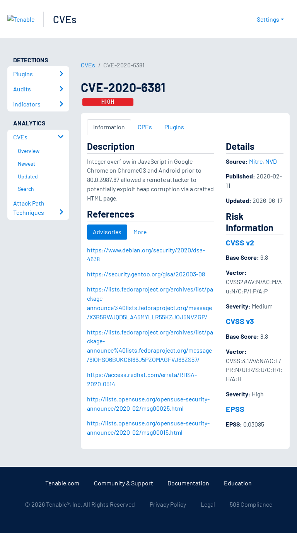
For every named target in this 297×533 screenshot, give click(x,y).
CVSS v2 (240, 242)
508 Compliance (251, 504)
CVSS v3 (240, 321)
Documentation (188, 483)
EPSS (235, 408)
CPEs (145, 126)
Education (238, 483)
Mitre (256, 161)
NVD (271, 161)
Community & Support (123, 483)
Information (109, 126)
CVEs (65, 19)
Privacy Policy (168, 504)
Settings (268, 19)
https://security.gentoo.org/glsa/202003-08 (146, 274)
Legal (208, 504)
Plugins (174, 126)
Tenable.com (62, 483)
